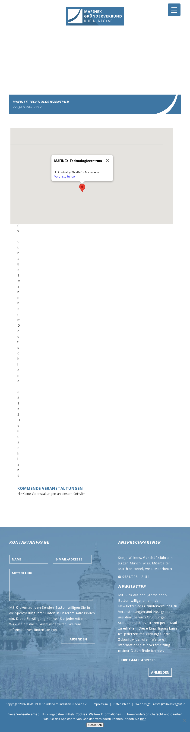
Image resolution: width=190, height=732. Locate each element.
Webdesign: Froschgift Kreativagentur (160, 704)
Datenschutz (122, 704)
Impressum (100, 704)
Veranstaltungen (65, 176)
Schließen (95, 725)
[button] (82, 188)
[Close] (107, 160)
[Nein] (184, 720)
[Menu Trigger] (174, 9)
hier (54, 629)
